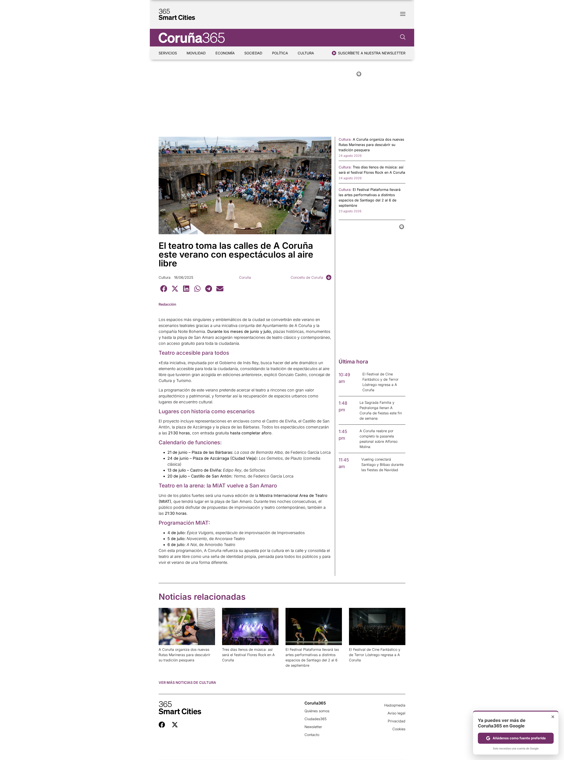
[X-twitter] (175, 724)
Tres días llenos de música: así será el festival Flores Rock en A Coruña (248, 654)
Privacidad (396, 721)
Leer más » (166, 665)
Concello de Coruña (307, 277)
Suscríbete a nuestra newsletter (371, 53)
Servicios (168, 53)
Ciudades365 (315, 719)
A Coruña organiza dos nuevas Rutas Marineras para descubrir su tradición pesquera (184, 654)
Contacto (311, 734)
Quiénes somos (316, 711)
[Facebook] (162, 724)
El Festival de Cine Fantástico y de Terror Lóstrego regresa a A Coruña (374, 654)
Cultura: (345, 139)
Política (280, 53)
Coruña (245, 277)
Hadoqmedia (394, 705)
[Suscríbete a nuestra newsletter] (334, 53)
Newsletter (313, 727)
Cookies (398, 729)
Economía (225, 53)
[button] (164, 288)
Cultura (306, 53)
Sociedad (253, 53)
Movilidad (196, 53)
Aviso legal (396, 713)
